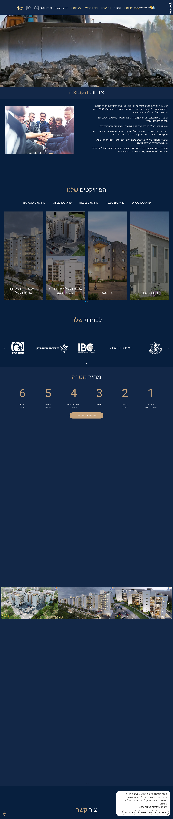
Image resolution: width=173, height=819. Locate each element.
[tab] (141, 202)
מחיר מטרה (61, 8)
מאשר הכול (162, 812)
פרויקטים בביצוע (62, 202)
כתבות (117, 7)
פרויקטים (106, 7)
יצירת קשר (46, 7)
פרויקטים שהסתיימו (33, 202)
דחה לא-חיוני (146, 812)
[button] (87, 301)
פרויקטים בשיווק (141, 202)
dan (28, 10)
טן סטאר (149, 293)
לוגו (145, 10)
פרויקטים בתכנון (88, 202)
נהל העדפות (129, 812)
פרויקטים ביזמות (115, 202)
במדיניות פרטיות (152, 807)
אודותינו (128, 7)
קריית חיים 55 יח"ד (24, 293)
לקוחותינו (76, 7)
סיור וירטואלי (91, 7)
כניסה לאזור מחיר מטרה (86, 415)
